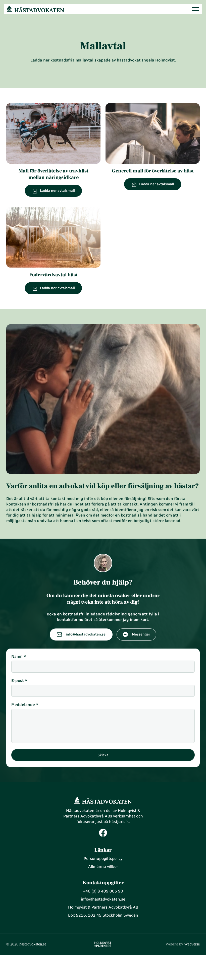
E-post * (19, 681)
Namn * (18, 657)
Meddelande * (24, 705)
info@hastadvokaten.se (103, 899)
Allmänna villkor (103, 866)
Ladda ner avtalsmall (57, 191)
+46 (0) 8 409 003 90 (103, 891)
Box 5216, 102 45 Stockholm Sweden (103, 915)
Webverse (183, 944)
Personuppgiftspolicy (103, 858)
